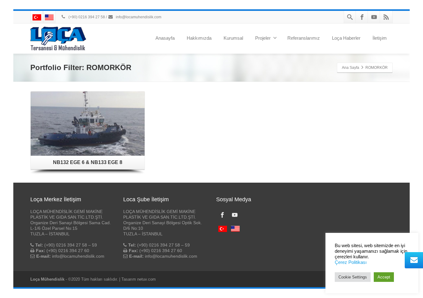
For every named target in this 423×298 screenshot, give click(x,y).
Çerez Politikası (351, 262)
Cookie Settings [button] (352, 277)
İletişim (380, 38)
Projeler (263, 38)
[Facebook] (362, 17)
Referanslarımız (303, 38)
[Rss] (386, 17)
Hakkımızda (199, 38)
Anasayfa (165, 38)
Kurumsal (233, 38)
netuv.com (146, 279)
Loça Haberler (346, 38)
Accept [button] (383, 277)
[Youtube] (374, 17)
